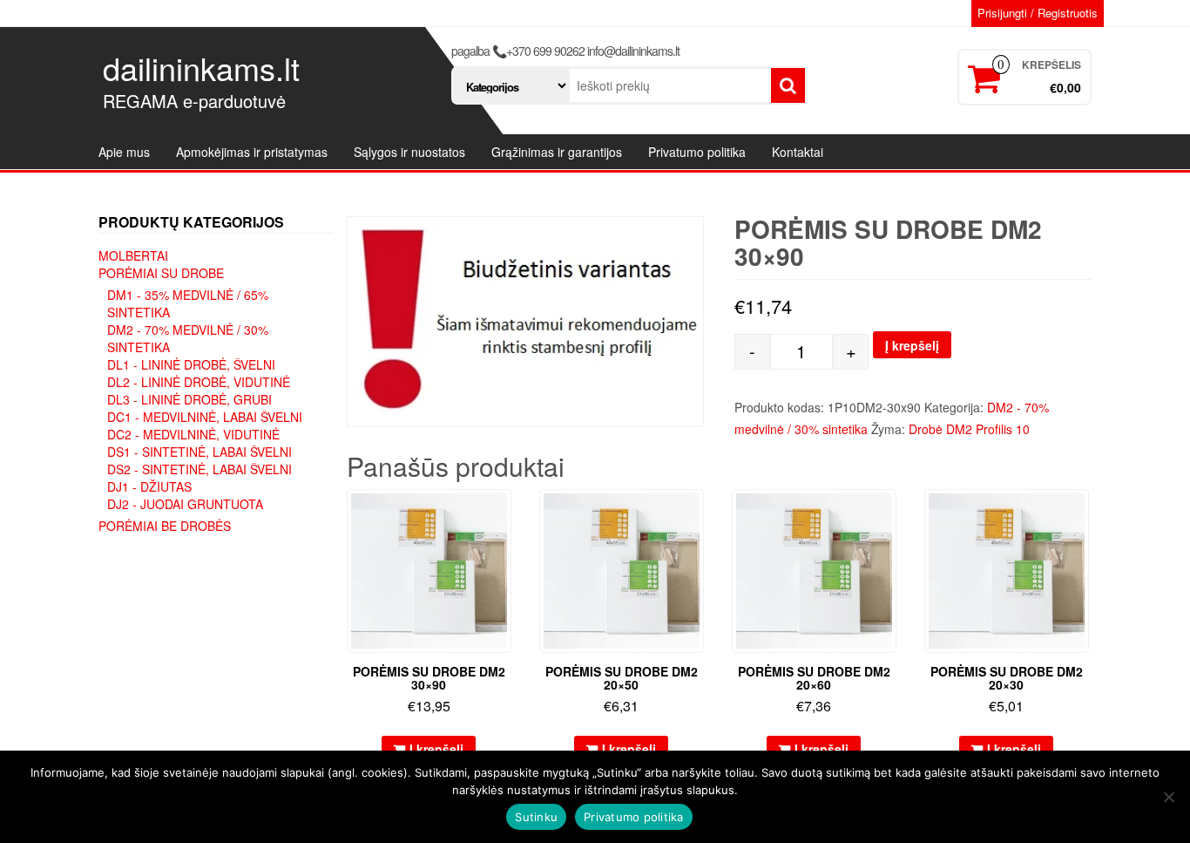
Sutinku (536, 817)
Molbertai (133, 255)
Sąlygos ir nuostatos (409, 151)
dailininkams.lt (201, 67)
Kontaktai (797, 151)
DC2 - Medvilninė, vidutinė (193, 434)
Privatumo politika (697, 151)
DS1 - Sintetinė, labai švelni (199, 451)
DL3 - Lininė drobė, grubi (189, 399)
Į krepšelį (912, 345)
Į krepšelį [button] (436, 749)
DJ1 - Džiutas (149, 486)
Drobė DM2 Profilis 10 (969, 429)
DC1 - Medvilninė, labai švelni (204, 416)
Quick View (503, 514)
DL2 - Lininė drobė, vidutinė (198, 382)
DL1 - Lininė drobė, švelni (191, 364)
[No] (1168, 797)
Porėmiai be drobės (164, 525)
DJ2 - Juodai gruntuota (185, 504)
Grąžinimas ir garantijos (556, 151)
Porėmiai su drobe (161, 273)
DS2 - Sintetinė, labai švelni (199, 469)
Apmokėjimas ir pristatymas (252, 151)
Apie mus (124, 151)
